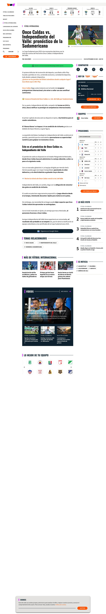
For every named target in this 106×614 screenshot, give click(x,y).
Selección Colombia (8, 30)
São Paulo (87, 178)
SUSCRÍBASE (12, 56)
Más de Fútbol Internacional (40, 257)
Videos (30, 291)
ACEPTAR (82, 608)
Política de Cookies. (60, 605)
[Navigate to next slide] (71, 367)
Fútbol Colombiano (8, 12)
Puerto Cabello (88, 171)
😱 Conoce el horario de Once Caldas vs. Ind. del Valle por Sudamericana (47, 99)
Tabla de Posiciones (8, 15)
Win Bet (5, 19)
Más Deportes (7, 45)
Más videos (64, 291)
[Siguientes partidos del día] (101, 12)
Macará (86, 144)
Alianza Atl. (87, 154)
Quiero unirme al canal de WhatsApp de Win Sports (49, 66)
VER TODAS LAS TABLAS (90, 191)
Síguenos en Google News (49, 231)
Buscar (11, 52)
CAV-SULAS (6, 41)
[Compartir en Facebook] (78, 69)
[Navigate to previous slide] (24, 367)
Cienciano (87, 164)
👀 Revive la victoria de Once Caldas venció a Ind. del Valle (42, 178)
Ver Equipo (97, 118)
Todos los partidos (89, 107)
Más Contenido (7, 34)
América (86, 151)
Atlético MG (87, 161)
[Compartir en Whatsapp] (93, 69)
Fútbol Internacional (10, 23)
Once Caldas (26, 88)
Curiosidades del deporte (10, 26)
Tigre (85, 148)
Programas (6, 48)
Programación (7, 37)
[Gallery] (47, 367)
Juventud (86, 168)
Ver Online (92, 99)
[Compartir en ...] (101, 69)
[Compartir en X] (86, 69)
